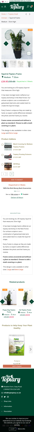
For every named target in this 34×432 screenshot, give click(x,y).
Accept (12, 429)
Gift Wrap (16, 164)
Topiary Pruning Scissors (22, 154)
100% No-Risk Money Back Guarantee (17, 188)
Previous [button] (6, 43)
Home (3, 14)
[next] (31, 349)
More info (21, 429)
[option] (17, 43)
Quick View (8, 146)
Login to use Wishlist (12, 174)
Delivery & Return (17, 198)
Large (3, 133)
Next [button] (28, 43)
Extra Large (13, 133)
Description (15, 213)
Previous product (25, 14)
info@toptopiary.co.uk (12, 393)
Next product (30, 14)
